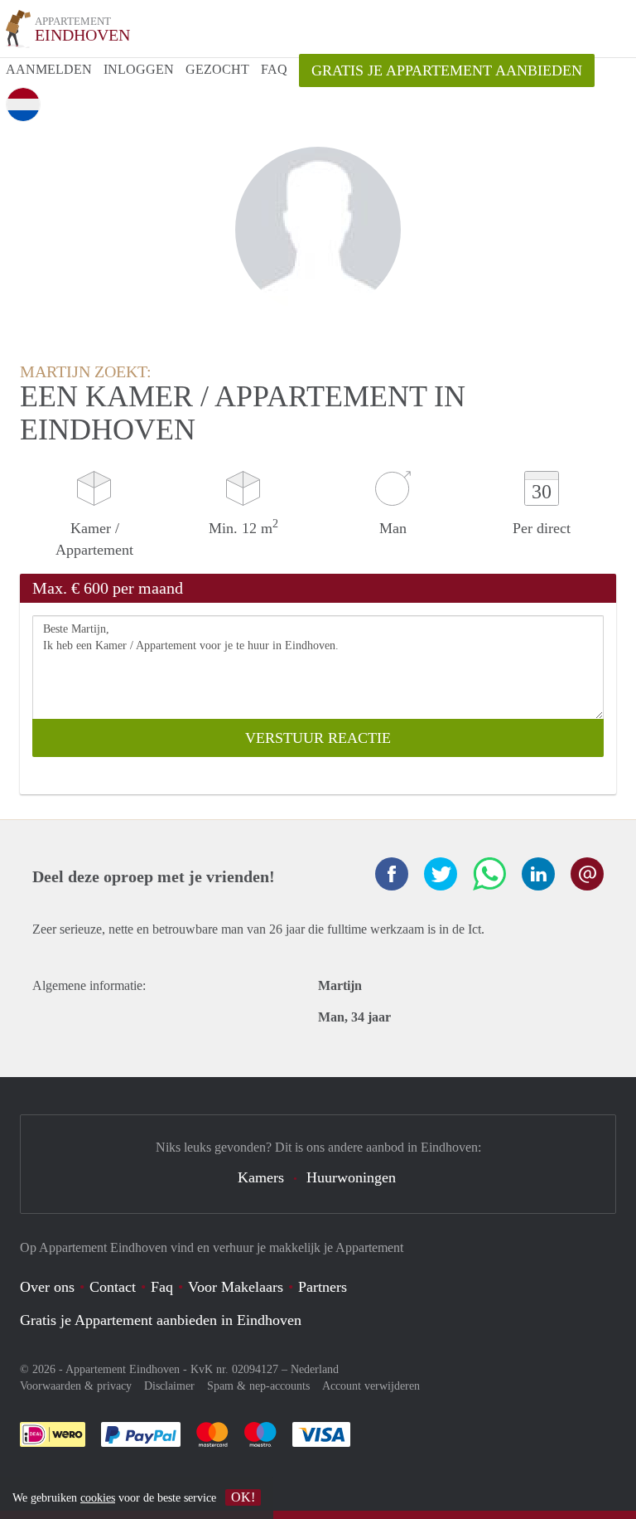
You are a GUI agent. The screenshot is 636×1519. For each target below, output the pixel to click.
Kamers (261, 1177)
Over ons (47, 1287)
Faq (162, 1287)
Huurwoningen (351, 1177)
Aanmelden (49, 69)
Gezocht (217, 69)
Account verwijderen (371, 1386)
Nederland (315, 1369)
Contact (112, 1287)
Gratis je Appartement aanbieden (446, 70)
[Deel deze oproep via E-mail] (587, 874)
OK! (243, 1497)
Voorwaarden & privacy (76, 1386)
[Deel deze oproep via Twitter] (440, 874)
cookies (97, 1498)
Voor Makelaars (235, 1287)
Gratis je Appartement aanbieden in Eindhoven (160, 1320)
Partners (322, 1287)
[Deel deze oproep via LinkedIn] (538, 874)
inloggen (139, 69)
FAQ (274, 69)
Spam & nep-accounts (258, 1386)
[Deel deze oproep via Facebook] (391, 874)
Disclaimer (169, 1386)
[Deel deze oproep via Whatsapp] (489, 874)
